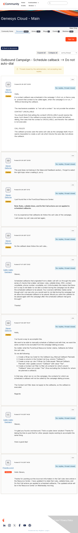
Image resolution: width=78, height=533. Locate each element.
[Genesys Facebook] (20, 525)
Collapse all (52, 53)
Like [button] (72, 79)
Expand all (41, 53)
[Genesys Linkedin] (4, 525)
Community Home (7, 31)
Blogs (46, 31)
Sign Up (71, 39)
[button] (34, 2)
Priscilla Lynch (8, 468)
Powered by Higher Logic (39, 530)
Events (56, 31)
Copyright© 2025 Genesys (17, 520)
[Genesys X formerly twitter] (14, 525)
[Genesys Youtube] (25, 525)
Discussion (22, 31)
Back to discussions (10, 48)
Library (36, 31)
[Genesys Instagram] (9, 525)
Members (68, 31)
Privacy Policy (67, 520)
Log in (72, 3)
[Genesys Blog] (30, 525)
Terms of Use (53, 520)
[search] (50, 3)
